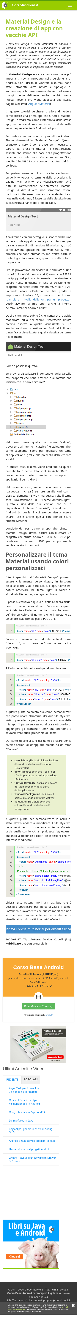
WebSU (49, 1014)
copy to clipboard (32, 626)
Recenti (12, 1079)
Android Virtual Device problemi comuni (32, 1140)
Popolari (31, 1079)
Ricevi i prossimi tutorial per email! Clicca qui (38, 929)
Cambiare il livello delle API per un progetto (38, 299)
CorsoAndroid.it (25, 5)
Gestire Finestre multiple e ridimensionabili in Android (24, 1101)
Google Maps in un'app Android (27, 1112)
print (42, 626)
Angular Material (39, 104)
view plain (20, 626)
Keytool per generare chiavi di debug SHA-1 (30, 1130)
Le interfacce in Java (21, 1120)
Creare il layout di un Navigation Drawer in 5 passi (32, 1159)
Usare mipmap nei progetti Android (29, 1149)
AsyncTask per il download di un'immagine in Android (26, 1089)
